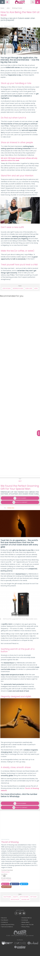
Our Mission (4, 920)
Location (4, 874)
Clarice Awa (10, 508)
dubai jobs (28, 288)
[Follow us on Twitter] (20, 913)
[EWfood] (33, 943)
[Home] (20, 2)
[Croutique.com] (20, 947)
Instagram (7, 887)
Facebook (15, 884)
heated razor (15, 899)
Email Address (6, 878)
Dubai (2, 8)
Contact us (4, 922)
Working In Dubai (17, 8)
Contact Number (7, 870)
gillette (15, 897)
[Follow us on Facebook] (16, 913)
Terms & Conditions (7, 927)
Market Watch (25, 922)
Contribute (25, 920)
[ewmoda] (20, 943)
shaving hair (25, 899)
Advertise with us (27, 918)
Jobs (8, 8)
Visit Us (6, 884)
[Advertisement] (19, 386)
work (36, 288)
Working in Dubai (18, 288)
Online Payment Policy (7, 924)
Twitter (24, 884)
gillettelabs (7, 897)
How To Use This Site (27, 924)
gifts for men (24, 897)
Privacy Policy (26, 927)
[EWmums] (7, 943)
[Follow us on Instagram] (24, 913)
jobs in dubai (6, 288)
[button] (2, 2)
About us (4, 918)
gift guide (33, 897)
